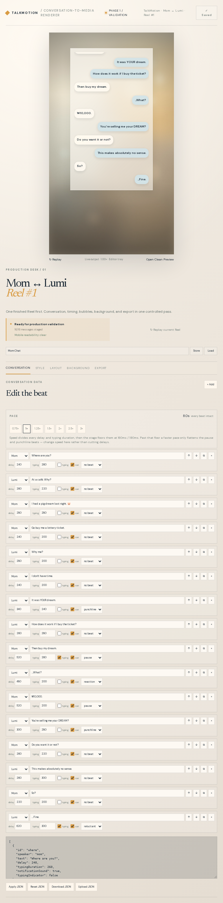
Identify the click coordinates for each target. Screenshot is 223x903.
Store (196, 350)
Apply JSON (16, 886)
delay (11, 464)
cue (77, 464)
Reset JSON (37, 886)
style (40, 368)
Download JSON (61, 886)
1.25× (38, 428)
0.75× (15, 428)
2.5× (70, 428)
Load (211, 350)
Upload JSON (86, 886)
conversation (18, 368)
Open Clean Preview (160, 259)
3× (81, 428)
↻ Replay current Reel (165, 330)
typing (36, 464)
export (101, 368)
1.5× (49, 428)
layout (56, 368)
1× (27, 428)
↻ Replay (55, 259)
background (78, 368)
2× (60, 428)
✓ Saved (207, 13)
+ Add (210, 384)
